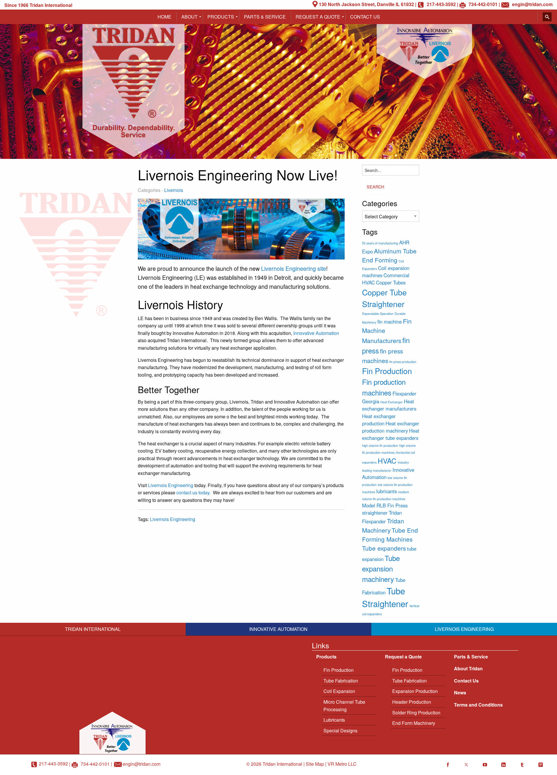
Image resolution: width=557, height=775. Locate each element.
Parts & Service (471, 656)
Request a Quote (403, 656)
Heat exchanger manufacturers (389, 405)
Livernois (173, 190)
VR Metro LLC (342, 764)
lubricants (386, 491)
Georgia (370, 401)
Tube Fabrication (340, 680)
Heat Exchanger (391, 402)
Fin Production (387, 370)
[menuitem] (164, 17)
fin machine (389, 321)
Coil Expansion (339, 691)
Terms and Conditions (478, 704)
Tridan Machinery (383, 525)
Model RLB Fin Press (385, 505)
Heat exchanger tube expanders (390, 434)
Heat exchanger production (379, 420)
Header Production (411, 701)
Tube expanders (384, 548)
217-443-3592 (53, 763)
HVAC (387, 460)
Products (326, 656)
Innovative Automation (316, 333)
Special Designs (340, 730)
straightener (375, 512)
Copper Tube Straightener (384, 297)
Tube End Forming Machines (390, 534)
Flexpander (404, 393)
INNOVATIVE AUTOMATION (278, 629)
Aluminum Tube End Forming (389, 255)
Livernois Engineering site (293, 268)
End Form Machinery (413, 723)
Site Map (315, 764)
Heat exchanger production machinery (390, 427)
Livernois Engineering (170, 485)
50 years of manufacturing (380, 243)
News (460, 692)
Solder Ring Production (416, 712)
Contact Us (466, 680)
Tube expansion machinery (381, 568)
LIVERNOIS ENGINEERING (464, 629)
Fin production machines (384, 387)
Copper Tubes (391, 282)
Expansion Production (415, 691)
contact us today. (193, 492)
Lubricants (334, 719)
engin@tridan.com (141, 763)
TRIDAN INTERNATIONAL (93, 629)
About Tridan (468, 668)
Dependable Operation (377, 313)
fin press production (402, 362)
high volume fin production (380, 445)
